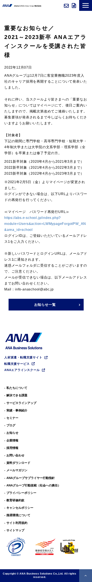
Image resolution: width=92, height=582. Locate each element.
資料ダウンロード (74, 5)
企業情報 (12, 440)
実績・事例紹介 (16, 410)
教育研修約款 (15, 500)
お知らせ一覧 (45, 304)
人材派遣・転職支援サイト (23, 357)
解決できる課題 (16, 395)
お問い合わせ (67, 5)
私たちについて (16, 387)
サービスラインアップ (21, 403)
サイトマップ (15, 530)
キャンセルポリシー (19, 507)
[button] (85, 5)
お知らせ (12, 432)
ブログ (10, 425)
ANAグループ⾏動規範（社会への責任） (33, 485)
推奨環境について (18, 515)
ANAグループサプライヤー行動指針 (30, 478)
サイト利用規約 (16, 523)
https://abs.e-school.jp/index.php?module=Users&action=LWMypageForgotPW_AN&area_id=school (45, 223)
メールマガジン (16, 470)
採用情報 (12, 448)
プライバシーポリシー (21, 492)
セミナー (12, 418)
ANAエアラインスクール (22, 370)
